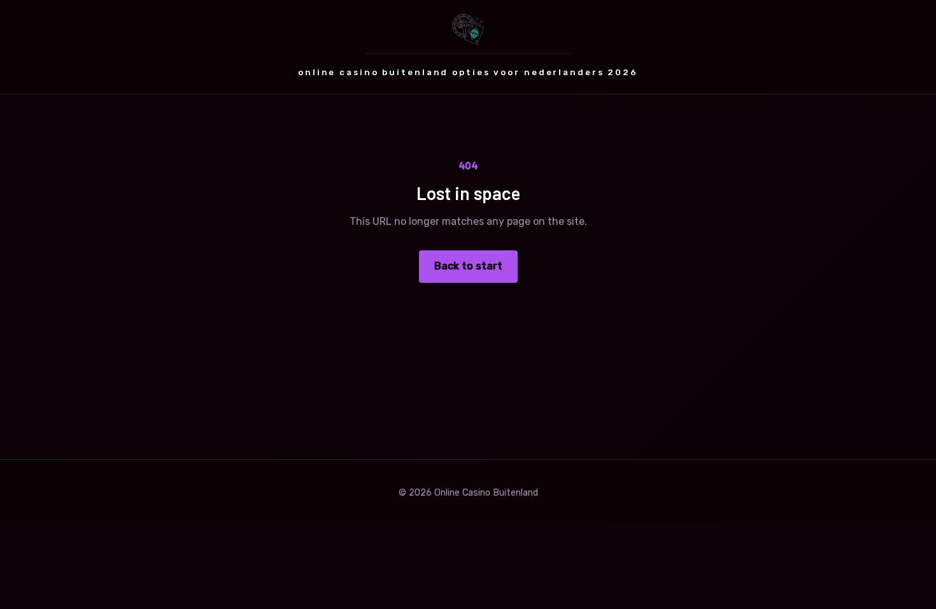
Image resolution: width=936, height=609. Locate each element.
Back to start (468, 266)
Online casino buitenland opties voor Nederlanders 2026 (468, 72)
